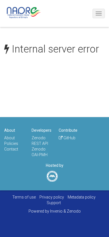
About (9, 138)
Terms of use (24, 197)
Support (54, 202)
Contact (11, 149)
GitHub (69, 138)
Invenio (56, 211)
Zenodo (74, 211)
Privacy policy (51, 197)
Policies (11, 143)
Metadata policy (82, 197)
